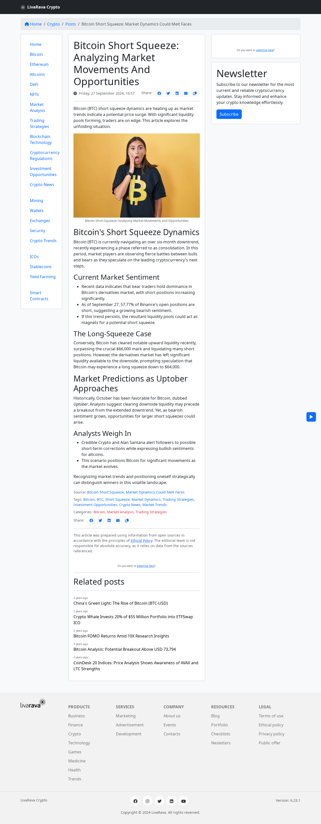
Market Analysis (37, 107)
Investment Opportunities (43, 171)
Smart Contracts (39, 295)
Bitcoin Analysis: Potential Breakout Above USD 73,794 (124, 649)
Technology (79, 743)
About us (172, 716)
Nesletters (221, 743)
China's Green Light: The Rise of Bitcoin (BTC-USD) (120, 603)
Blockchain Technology (41, 139)
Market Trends (154, 504)
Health (74, 770)
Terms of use (271, 716)
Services (125, 707)
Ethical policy (271, 725)
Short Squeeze (117, 499)
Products (79, 707)
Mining (36, 200)
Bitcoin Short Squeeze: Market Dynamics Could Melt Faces (136, 492)
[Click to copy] (195, 93)
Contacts (172, 734)
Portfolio (219, 725)
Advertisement (130, 725)
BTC (100, 499)
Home (36, 24)
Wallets (37, 210)
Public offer (270, 743)
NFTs (34, 94)
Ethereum (39, 64)
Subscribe (229, 114)
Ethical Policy (141, 540)
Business (76, 716)
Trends (74, 779)
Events (170, 725)
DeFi (34, 84)
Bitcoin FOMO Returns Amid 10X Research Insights (121, 636)
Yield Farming (43, 276)
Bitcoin (36, 54)
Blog (215, 716)
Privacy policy (271, 734)
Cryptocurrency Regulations (44, 155)
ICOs (34, 256)
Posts (70, 24)
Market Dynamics (146, 499)
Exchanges (40, 220)
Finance (75, 725)
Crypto (53, 24)
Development (128, 734)
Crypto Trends (43, 240)
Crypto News (42, 184)
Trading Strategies (39, 123)
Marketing (126, 716)
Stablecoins (41, 266)
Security (37, 230)
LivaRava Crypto (43, 7)
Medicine (77, 761)
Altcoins (37, 74)
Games (75, 752)
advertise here (145, 566)
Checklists (220, 734)
